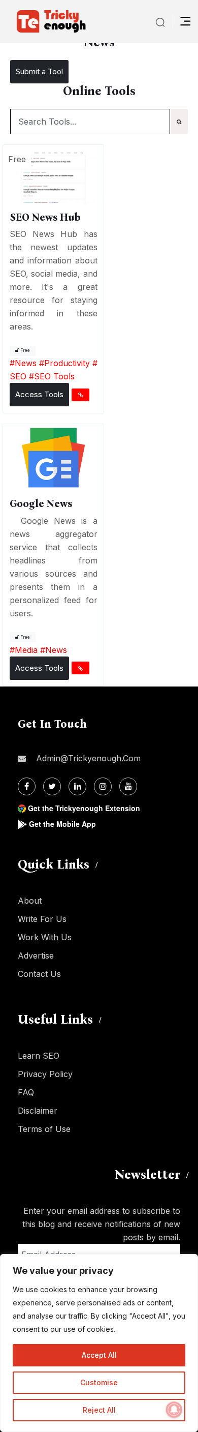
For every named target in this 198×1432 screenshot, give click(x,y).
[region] (99, 1343)
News (26, 363)
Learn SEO (38, 1056)
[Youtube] (128, 786)
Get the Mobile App (62, 824)
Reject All (99, 1410)
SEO (18, 376)
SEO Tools (54, 376)
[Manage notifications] (174, 1409)
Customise (99, 1382)
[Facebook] (27, 786)
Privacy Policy (45, 1074)
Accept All (99, 1355)
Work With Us (45, 937)
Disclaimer (37, 1111)
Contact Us (39, 974)
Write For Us (42, 919)
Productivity (67, 363)
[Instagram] (103, 786)
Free (24, 350)
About (30, 901)
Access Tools (39, 394)
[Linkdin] (77, 786)
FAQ (26, 1092)
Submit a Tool (39, 71)
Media (26, 650)
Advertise (36, 955)
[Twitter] (52, 786)
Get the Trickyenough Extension (84, 808)
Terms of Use (44, 1129)
